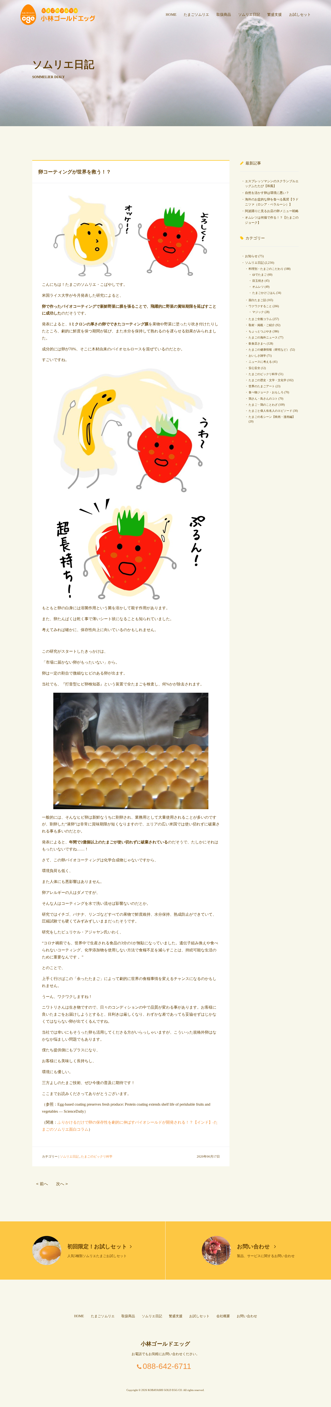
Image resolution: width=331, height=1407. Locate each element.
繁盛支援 (274, 14)
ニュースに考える (260, 361)
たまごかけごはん (264, 293)
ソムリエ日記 (249, 14)
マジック (258, 312)
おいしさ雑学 (257, 355)
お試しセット (300, 14)
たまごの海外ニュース (263, 337)
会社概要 (223, 1316)
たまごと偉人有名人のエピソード (270, 410)
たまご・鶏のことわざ (263, 404)
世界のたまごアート (262, 386)
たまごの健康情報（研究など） (269, 349)
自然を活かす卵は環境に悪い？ (267, 193)
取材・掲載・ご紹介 (262, 325)
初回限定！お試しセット (97, 1246)
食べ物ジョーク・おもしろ (266, 392)
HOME (171, 14)
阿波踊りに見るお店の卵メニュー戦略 (272, 211)
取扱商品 (223, 14)
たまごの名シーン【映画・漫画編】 (272, 417)
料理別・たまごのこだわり (266, 269)
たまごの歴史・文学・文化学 (267, 380)
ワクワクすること (260, 306)
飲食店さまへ (257, 343)
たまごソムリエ (196, 14)
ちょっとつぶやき (260, 331)
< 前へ (42, 1184)
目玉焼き (258, 280)
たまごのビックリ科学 (96, 1156)
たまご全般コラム (260, 319)
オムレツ (258, 286)
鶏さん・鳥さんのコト (263, 398)
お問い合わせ (254, 1246)
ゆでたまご (259, 274)
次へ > (62, 1184)
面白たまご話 (257, 300)
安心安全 (254, 368)
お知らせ (251, 256)
